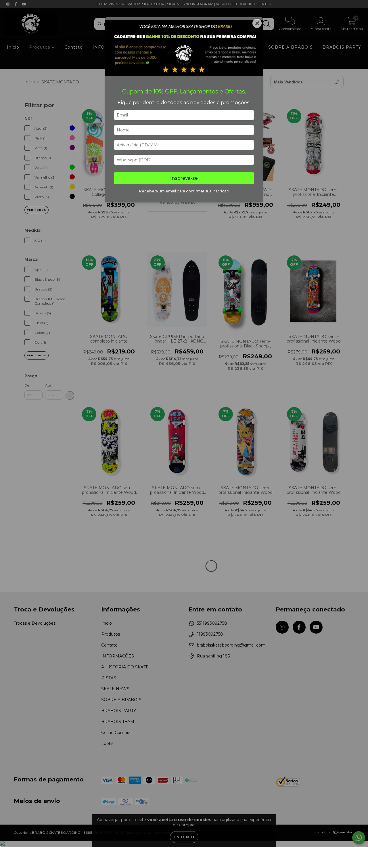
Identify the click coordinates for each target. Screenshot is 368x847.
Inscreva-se (184, 178)
